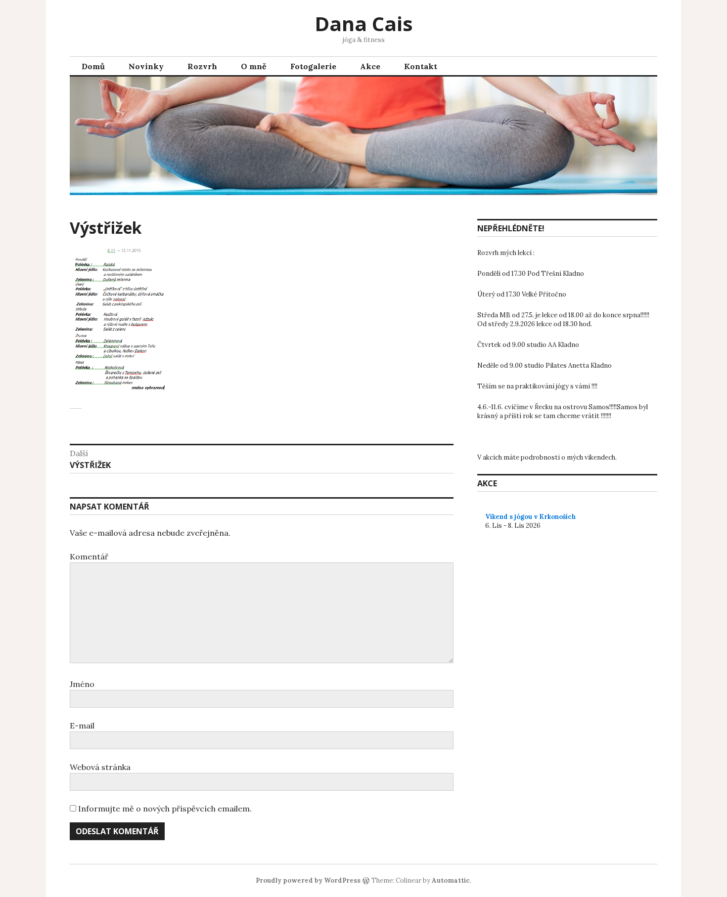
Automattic (451, 880)
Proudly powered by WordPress (308, 880)
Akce (370, 66)
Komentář (89, 556)
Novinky (146, 66)
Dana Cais (364, 23)
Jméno (82, 684)
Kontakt (420, 66)
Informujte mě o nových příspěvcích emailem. (165, 808)
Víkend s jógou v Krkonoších (530, 517)
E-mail (82, 725)
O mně (254, 66)
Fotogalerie (313, 66)
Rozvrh (202, 66)
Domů (93, 66)
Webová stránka (100, 767)
